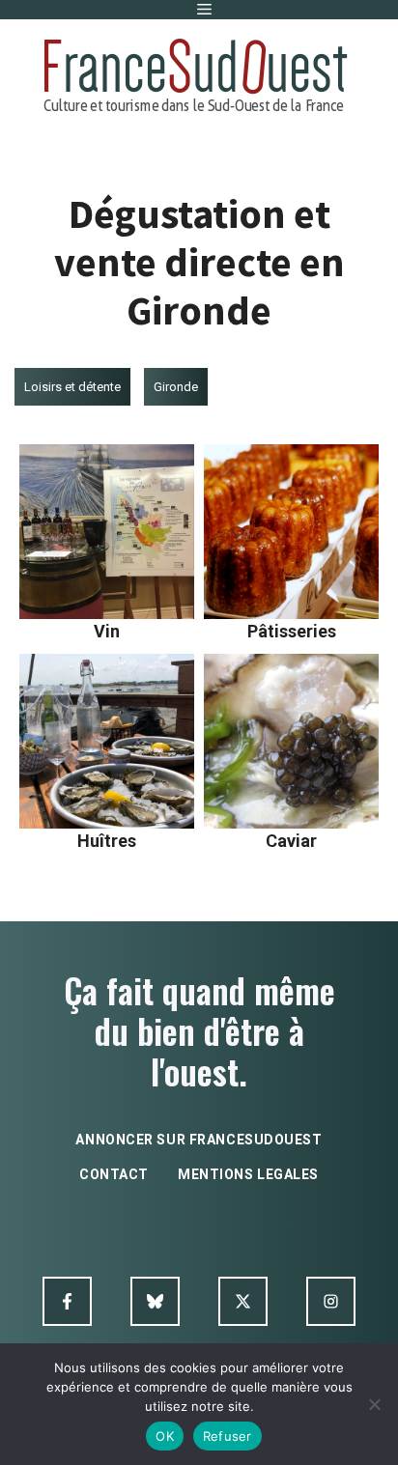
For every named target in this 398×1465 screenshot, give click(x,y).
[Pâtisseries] (291, 531)
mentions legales (248, 1174)
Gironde (176, 387)
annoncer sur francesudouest (198, 1139)
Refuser (227, 1436)
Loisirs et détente (72, 387)
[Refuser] (374, 1404)
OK (165, 1436)
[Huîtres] (106, 741)
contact (114, 1174)
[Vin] (106, 531)
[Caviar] (291, 741)
